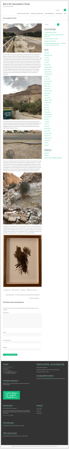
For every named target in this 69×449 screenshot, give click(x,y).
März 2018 (46, 126)
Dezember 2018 (48, 114)
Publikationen (59, 13)
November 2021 (48, 81)
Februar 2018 (47, 128)
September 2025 (48, 55)
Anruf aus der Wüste (34, 298)
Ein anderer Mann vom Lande (51, 38)
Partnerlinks (39, 408)
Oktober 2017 (47, 135)
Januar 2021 (47, 88)
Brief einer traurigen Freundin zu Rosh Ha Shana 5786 (48, 369)
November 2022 (48, 74)
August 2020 (47, 93)
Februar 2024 (47, 64)
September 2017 (48, 138)
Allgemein (24, 290)
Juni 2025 (46, 57)
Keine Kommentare (33, 290)
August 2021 (47, 83)
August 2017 (47, 140)
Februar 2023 (47, 69)
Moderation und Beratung (37, 13)
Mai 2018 (46, 123)
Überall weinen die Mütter (50, 32)
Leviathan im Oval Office (50, 41)
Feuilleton (46, 155)
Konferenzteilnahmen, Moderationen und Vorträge (13, 425)
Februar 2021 (47, 86)
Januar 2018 (47, 131)
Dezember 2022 (48, 71)
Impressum (39, 411)
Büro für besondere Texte (16, 3)
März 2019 (46, 109)
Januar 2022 (47, 79)
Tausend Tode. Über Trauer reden (10, 408)
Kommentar (6, 312)
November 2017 (48, 133)
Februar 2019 (47, 112)
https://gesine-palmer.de (10, 373)
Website (5, 347)
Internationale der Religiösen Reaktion (53, 157)
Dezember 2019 (48, 100)
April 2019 (46, 107)
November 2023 (48, 67)
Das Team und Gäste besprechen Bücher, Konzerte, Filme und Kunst (51, 378)
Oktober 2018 (47, 116)
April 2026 (46, 53)
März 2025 (46, 60)
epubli (12, 415)
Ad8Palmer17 (8, 290)
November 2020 (48, 90)
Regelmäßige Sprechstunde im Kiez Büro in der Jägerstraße (15, 435)
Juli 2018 (46, 119)
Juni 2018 (46, 121)
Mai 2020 (46, 95)
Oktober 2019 (47, 102)
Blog (65, 13)
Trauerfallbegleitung (49, 13)
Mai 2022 (46, 76)
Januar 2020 (47, 97)
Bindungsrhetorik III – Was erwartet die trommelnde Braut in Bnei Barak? (22, 294)
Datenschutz (39, 413)
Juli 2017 (46, 142)
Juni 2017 (46, 145)
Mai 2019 (46, 105)
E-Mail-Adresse (7, 340)
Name (4, 332)
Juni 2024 (46, 62)
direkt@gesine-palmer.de (11, 371)
